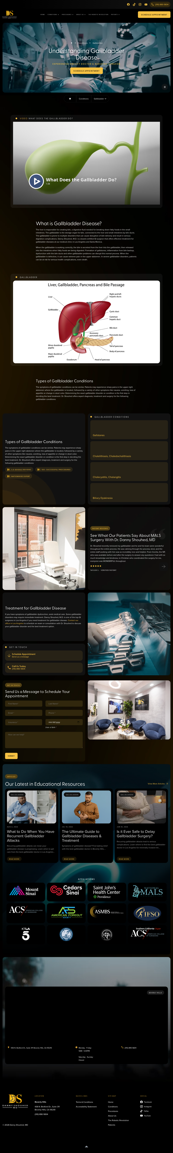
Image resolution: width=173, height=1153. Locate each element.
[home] (14, 14)
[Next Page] (163, 566)
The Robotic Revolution (98, 14)
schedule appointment (154, 14)
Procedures (113, 1111)
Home (43, 14)
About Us (112, 1115)
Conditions (83, 43)
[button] (53, 15)
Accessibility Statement (86, 1106)
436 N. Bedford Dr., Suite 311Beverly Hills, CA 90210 (47, 1108)
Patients (111, 1124)
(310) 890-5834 (41, 1114)
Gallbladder (98, 43)
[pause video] (165, 87)
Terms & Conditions (84, 1102)
